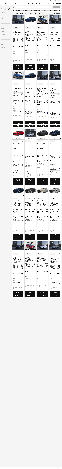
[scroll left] (14, 10)
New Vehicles (8, 3)
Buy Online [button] (48, 3)
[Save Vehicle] (22, 28)
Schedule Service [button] (56, 3)
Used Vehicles (15, 3)
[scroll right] (59, 10)
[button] (55, 0)
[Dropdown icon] (50, 0)
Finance (21, 3)
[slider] (1, 8)
